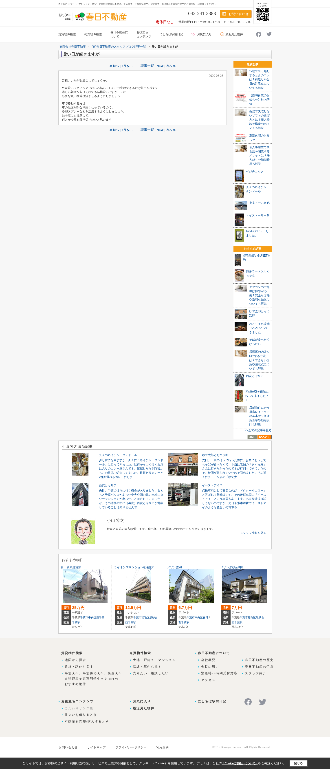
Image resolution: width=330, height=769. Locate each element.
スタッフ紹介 (255, 673)
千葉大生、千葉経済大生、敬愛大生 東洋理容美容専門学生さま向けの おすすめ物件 (93, 679)
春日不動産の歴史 (259, 660)
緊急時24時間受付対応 (219, 673)
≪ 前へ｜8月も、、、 (123, 66)
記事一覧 (147, 66)
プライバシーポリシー (131, 747)
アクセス (208, 680)
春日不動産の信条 (259, 666)
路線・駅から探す (79, 666)
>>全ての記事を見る (258, 430)
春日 (205, 617)
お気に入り (204, 34)
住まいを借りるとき (81, 714)
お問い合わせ (239, 14)
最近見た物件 (234, 34)
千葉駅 (76, 622)
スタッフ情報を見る (253, 533)
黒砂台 (154, 617)
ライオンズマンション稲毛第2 (134, 567)
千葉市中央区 (88, 617)
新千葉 (100, 617)
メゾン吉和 (174, 567)
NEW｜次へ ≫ (166, 66)
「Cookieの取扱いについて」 (240, 763)
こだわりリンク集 (79, 708)
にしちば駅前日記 (171, 34)
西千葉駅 (130, 622)
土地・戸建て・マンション (154, 660)
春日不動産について (214, 653)
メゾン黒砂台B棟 (231, 567)
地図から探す (75, 660)
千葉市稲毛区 (141, 617)
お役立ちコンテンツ (77, 701)
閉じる (298, 763)
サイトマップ (96, 747)
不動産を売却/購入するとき (87, 721)
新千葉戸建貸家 (71, 567)
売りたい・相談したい (151, 673)
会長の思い (210, 666)
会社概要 (208, 660)
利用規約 (162, 747)
